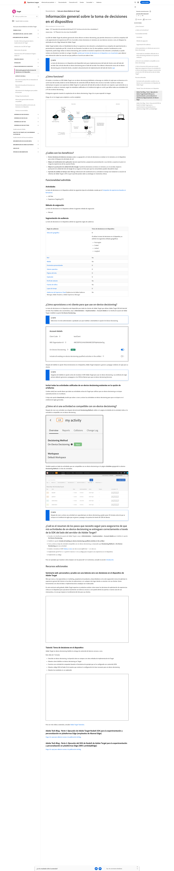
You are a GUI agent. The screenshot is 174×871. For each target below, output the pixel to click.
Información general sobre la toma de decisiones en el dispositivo (26, 71)
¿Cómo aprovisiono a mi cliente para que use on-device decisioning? (147, 49)
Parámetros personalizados (55, 265)
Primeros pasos (17, 30)
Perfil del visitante (52, 281)
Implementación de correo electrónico (23, 144)
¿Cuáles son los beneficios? (142, 30)
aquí (113, 68)
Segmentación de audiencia (143, 44)
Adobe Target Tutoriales (77, 725)
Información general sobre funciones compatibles (24, 100)
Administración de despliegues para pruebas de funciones (26, 91)
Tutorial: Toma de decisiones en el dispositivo (147, 88)
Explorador (50, 277)
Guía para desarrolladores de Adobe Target (25, 26)
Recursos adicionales (140, 77)
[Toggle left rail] (39, 7)
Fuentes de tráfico (52, 284)
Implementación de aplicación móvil (22, 141)
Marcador (139, 19)
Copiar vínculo (148, 19)
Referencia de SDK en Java (20, 118)
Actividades (139, 37)
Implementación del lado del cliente (22, 33)
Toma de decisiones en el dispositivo (23, 66)
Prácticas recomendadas (21, 110)
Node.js (66, 549)
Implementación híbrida (19, 129)
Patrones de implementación (20, 152)
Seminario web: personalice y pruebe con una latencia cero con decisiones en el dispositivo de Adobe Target (148, 83)
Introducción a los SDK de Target (22, 46)
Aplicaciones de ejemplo (20, 50)
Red (48, 258)
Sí (138, 15)
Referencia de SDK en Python (21, 125)
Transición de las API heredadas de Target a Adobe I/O (25, 54)
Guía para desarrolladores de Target (68, 11)
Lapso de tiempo (52, 288)
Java (70, 549)
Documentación (50, 11)
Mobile (49, 261)
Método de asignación (142, 41)
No (142, 15)
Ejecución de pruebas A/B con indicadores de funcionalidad (26, 80)
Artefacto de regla (20, 76)
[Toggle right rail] (135, 7)
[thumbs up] (96, 868)
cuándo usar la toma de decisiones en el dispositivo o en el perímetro (97, 53)
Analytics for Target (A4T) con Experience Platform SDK (24, 133)
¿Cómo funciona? (139, 26)
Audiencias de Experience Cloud (56, 292)
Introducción (110, 560)
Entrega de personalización (22, 96)
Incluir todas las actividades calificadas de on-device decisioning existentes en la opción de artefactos (147, 55)
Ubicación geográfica (53, 233)
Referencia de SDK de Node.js (21, 114)
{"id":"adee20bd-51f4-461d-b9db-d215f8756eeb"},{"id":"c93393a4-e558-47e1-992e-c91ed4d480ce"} (74, 29)
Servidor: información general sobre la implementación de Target (23, 42)
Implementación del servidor (20, 37)
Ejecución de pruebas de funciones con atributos (25, 86)
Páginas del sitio (52, 273)
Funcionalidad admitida (141, 33)
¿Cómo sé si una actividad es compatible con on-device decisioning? (147, 62)
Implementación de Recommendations (23, 137)
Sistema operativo (52, 269)
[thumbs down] (100, 868)
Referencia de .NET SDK (20, 121)
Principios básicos (19, 59)
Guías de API (16, 148)
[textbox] (25, 16)
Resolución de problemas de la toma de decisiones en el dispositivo (25, 106)
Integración (17, 62)
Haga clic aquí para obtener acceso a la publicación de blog (63, 737)
